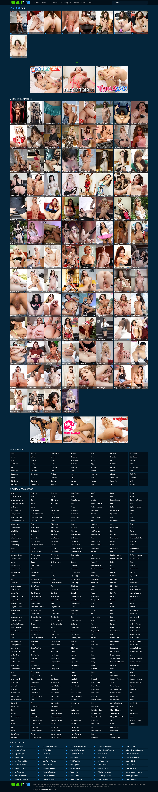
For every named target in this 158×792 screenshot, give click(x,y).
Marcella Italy (95, 527)
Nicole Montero (96, 713)
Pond (112, 607)
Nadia (92, 641)
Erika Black (54, 527)
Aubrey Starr (15, 665)
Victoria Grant (134, 631)
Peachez (113, 572)
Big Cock (14, 484)
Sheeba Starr (114, 713)
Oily (111, 517)
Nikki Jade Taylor (96, 717)
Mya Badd (94, 638)
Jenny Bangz (75, 500)
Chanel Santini (36, 617)
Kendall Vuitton (76, 603)
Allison (13, 548)
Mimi (92, 603)
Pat (111, 552)
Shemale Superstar (21, 779)
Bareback (14, 471)
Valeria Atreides (135, 589)
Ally (12, 552)
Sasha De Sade (115, 693)
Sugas (132, 493)
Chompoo (34, 634)
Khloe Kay (74, 614)
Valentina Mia (134, 583)
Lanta (73, 658)
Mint (92, 614)
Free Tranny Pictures (50, 761)
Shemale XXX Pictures (106, 750)
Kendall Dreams (76, 596)
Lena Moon (74, 682)
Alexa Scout (15, 524)
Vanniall (133, 607)
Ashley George (16, 644)
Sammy (113, 665)
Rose (112, 644)
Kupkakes (74, 641)
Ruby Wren (114, 648)
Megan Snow (95, 562)
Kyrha (73, 651)
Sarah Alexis (114, 686)
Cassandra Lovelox (37, 607)
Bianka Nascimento (37, 514)
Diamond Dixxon (36, 720)
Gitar (52, 603)
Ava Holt (14, 675)
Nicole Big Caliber (96, 710)
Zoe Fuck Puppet (136, 720)
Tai (131, 514)
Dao (32, 700)
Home (37, 3)
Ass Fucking (15, 464)
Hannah (53, 638)
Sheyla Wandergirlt (116, 717)
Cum (32, 477)
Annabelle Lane (16, 617)
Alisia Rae (14, 541)
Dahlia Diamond (36, 679)
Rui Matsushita (115, 651)
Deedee (33, 710)
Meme (93, 572)
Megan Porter (95, 558)
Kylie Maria (74, 648)
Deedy (33, 713)
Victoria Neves (135, 634)
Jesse (73, 507)
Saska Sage (114, 696)
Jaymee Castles (56, 720)
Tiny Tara (133, 565)
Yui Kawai (133, 703)
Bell (12, 727)
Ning (92, 734)
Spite (112, 734)
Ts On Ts (133, 474)
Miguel (93, 593)
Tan (131, 517)
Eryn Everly (54, 541)
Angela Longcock (17, 596)
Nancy (93, 658)
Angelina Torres (16, 607)
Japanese (74, 467)
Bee (12, 720)
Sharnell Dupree (115, 710)
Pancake (113, 534)
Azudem (14, 689)
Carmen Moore (36, 589)
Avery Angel (15, 679)
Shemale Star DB (20, 765)
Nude (92, 457)
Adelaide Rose (16, 496)
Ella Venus (54, 503)
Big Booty (14, 481)
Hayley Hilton (55, 641)
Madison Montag (96, 507)
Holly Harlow (55, 655)
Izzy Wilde (54, 689)
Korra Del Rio (75, 634)
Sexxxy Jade (114, 706)
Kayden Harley (75, 572)
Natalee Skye (95, 679)
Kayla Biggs (74, 576)
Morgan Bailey (95, 631)
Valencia (133, 579)
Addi (13, 493)
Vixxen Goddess (135, 648)
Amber (13, 562)
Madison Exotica (96, 503)
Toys (131, 471)
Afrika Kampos (16, 510)
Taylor (132, 531)
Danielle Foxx (35, 689)
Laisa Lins (74, 655)
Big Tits (33, 453)
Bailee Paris (15, 696)
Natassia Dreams (96, 700)
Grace (53, 610)
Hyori (52, 672)
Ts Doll (132, 572)
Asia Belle (14, 648)
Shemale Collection (77, 750)
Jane (52, 700)
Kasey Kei (74, 565)
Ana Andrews (16, 586)
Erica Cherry (55, 524)
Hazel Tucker (55, 644)
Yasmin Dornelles (136, 679)
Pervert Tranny (103, 768)
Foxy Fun (54, 579)
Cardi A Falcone (36, 579)
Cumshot (34, 481)
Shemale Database (49, 772)
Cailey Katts (35, 565)
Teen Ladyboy (131, 779)
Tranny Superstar (76, 779)
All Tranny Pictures (104, 776)
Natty (92, 703)
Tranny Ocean (47, 765)
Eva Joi (53, 545)
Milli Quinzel (95, 600)
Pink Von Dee (114, 593)
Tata (131, 527)
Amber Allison (16, 565)
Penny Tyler (114, 579)
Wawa (132, 655)
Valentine (133, 586)
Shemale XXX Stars (105, 779)
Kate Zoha (74, 569)
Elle (52, 507)
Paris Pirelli (114, 548)
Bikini (33, 457)
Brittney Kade (35, 541)
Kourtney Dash (76, 638)
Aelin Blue (14, 507)
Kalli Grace (74, 541)
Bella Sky (14, 737)
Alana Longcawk (17, 517)
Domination (55, 453)
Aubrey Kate (15, 662)
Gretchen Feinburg (57, 624)
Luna (92, 496)
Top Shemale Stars (77, 754)
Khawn (73, 607)
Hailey (53, 631)
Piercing (93, 481)
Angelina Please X (17, 603)
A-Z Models (54, 3)
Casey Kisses (35, 603)
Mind (92, 607)
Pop (111, 614)
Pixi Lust (113, 600)
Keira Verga (75, 583)
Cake (33, 569)
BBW (13, 477)
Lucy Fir (93, 493)
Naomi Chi (94, 669)
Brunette (34, 471)
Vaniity (132, 600)
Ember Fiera (55, 510)
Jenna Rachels (56, 737)
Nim (92, 727)
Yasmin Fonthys (135, 682)
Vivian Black (134, 644)
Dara (32, 703)
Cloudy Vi (34, 658)
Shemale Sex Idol (46, 789)
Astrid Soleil (15, 655)
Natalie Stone (95, 696)
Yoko (132, 696)
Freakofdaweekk (56, 583)
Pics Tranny (74, 757)
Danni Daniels (35, 693)
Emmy (53, 521)
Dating (90, 3)
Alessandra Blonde (17, 521)
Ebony (53, 457)
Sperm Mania (131, 761)
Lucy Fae (74, 737)
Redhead (113, 464)
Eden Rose (54, 500)
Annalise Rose (16, 620)
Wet (131, 481)
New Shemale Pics (49, 776)
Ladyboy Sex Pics (132, 776)
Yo (131, 693)
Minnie (93, 610)
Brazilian (34, 467)
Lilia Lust (74, 700)
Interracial (74, 464)
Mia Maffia (94, 583)
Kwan (72, 644)
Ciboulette (34, 641)
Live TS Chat (102, 754)
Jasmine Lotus (56, 717)
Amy (13, 579)
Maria (92, 538)
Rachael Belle (115, 638)
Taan (132, 510)
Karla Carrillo (75, 555)
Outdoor (93, 467)
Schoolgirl (113, 467)
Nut (111, 503)
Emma (53, 514)
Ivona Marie (55, 682)
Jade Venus (55, 696)
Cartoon (34, 600)
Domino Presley (36, 731)
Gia (52, 586)
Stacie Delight (115, 737)
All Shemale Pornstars (78, 746)
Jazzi (53, 724)
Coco (33, 662)
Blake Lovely (35, 531)
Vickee (132, 620)
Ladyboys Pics (75, 768)
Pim (111, 589)
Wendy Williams (135, 662)
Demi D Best (35, 717)
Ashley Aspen (16, 641)
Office (93, 460)
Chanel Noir (35, 614)
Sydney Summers (136, 507)
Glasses (53, 484)
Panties (93, 471)
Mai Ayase (94, 510)
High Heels (74, 460)
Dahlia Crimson (36, 675)
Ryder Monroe (115, 655)
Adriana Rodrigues (17, 503)
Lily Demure (75, 710)
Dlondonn (34, 727)
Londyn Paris (75, 731)
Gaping (53, 481)
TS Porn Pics (47, 750)
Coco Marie (35, 665)
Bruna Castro (35, 555)
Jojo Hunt (74, 531)
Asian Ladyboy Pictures (134, 772)
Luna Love (94, 500)
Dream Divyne (36, 737)
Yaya (132, 686)
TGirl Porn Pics (75, 761)
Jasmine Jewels (56, 713)
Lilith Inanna (75, 703)
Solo (111, 484)
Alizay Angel (15, 545)
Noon (112, 496)
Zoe (131, 717)
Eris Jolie (54, 534)
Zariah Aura (134, 713)
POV (111, 460)
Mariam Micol (95, 541)
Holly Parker (55, 658)
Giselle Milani (55, 600)
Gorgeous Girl (55, 607)
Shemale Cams (79, 3)
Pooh (112, 610)
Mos (92, 634)
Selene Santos (115, 700)
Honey (53, 665)
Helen (53, 648)
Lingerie (73, 481)
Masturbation (75, 484)
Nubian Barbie (115, 500)
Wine (131, 672)
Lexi (72, 689)
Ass (12, 460)
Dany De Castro (36, 696)
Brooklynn (34, 548)
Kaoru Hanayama (76, 548)
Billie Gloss (34, 521)
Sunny (132, 496)
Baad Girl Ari (15, 693)
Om (111, 524)
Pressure (113, 620)
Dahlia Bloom (35, 672)
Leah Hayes (75, 665)
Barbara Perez (16, 717)
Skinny (112, 474)
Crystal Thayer (36, 669)
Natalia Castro (95, 682)
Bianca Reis (35, 510)
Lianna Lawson (76, 693)
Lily (72, 706)
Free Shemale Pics (21, 776)
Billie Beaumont (36, 517)
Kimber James (76, 620)
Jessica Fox (75, 510)
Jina (72, 524)
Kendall (73, 593)
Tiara (132, 545)
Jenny (73, 496)
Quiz (112, 634)
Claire (33, 651)
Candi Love (35, 572)
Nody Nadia (94, 737)
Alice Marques (16, 538)
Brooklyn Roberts (37, 545)
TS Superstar (19, 746)
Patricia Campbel (116, 558)
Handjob (73, 453)
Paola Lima (114, 538)
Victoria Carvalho (136, 624)
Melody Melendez (97, 569)
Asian (13, 457)
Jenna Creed (55, 731)
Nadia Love (94, 644)
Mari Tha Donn (95, 534)
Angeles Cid (15, 600)
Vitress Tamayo (135, 641)
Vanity (132, 603)
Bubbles (34, 558)
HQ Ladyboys (102, 757)
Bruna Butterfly (36, 552)
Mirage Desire (95, 617)
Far (52, 569)
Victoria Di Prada (135, 627)
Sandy (112, 672)
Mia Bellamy (95, 576)
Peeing (93, 477)
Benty (33, 503)
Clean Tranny (75, 776)
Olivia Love (114, 521)
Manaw (93, 514)
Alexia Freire (15, 527)
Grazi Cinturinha (56, 620)
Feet (52, 464)
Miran (92, 620)
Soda (112, 724)
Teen (132, 464)
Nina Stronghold (96, 731)
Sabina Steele (115, 658)
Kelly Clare (74, 586)
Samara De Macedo (117, 662)
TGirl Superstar (131, 768)
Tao (131, 524)
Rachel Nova (114, 641)
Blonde (33, 460)
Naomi (93, 665)
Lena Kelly (74, 679)
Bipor (33, 524)
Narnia (93, 672)
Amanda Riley (16, 558)
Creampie (34, 474)
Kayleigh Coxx (75, 579)
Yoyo (132, 700)
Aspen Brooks (16, 651)
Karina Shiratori (76, 552)
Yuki (131, 706)
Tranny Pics (74, 772)
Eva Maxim (54, 552)
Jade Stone (55, 693)
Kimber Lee (74, 624)
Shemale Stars (20, 750)
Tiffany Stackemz (136, 555)
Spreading (133, 453)
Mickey (93, 586)
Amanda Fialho (16, 555)
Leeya (73, 672)
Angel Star (15, 593)
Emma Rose (55, 517)
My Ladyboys (75, 765)
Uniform (133, 477)
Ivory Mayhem (56, 686)
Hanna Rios (55, 634)
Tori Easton (134, 569)
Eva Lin (53, 548)
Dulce (53, 496)
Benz (33, 507)
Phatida (113, 583)
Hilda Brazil (54, 651)
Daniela (33, 686)
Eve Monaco (55, 558)
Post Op (113, 457)
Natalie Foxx (95, 689)
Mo (92, 624)
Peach (112, 569)
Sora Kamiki (114, 731)
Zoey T (132, 724)
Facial (53, 460)
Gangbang (54, 477)
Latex (72, 471)
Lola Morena (75, 727)
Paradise (113, 541)
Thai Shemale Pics (49, 768)
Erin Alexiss (55, 531)
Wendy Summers (136, 658)
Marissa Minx (95, 548)
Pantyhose (94, 474)
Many (92, 521)
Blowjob (34, 464)
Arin (12, 634)
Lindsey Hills (75, 713)
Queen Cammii (115, 631)
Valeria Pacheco (135, 593)
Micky (92, 589)
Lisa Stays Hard (76, 720)
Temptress (134, 534)
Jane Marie (55, 703)
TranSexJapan (131, 746)
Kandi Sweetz (75, 545)
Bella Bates (15, 734)
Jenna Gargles (56, 734)
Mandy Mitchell (96, 517)
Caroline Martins (36, 596)
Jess (72, 503)
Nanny (93, 662)
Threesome (134, 467)
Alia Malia (14, 531)
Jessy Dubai (75, 517)
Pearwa (113, 576)
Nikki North (94, 720)
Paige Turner (114, 527)
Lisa (72, 717)
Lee (72, 669)
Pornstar (113, 453)
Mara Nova (94, 524)
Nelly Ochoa (95, 706)
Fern (52, 572)
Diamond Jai (35, 724)
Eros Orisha (55, 538)
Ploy (111, 603)
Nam (92, 648)
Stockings (133, 457)
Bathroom (14, 474)
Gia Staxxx (54, 589)
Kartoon (73, 562)
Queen (112, 627)
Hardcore (74, 457)
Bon (32, 534)
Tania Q (132, 521)
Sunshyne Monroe (136, 500)
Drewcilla (54, 493)
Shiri (111, 720)
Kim (72, 617)
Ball (12, 710)
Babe (13, 467)
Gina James (55, 596)
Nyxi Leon (113, 514)
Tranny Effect (19, 757)
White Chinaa (134, 665)
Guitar (53, 627)
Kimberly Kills (75, 627)
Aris (12, 638)
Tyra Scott (133, 576)
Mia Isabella (95, 579)
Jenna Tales (75, 493)
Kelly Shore (74, 589)
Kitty (72, 631)
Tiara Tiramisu (135, 548)
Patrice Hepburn (115, 555)
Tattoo (132, 460)
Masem (93, 552)
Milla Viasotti (95, 596)
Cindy (33, 644)
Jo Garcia (74, 527)
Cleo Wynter (35, 655)
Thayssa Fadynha (136, 538)
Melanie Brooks (96, 565)
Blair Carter (35, 527)
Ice (52, 675)
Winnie (132, 675)
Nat (92, 675)
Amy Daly (14, 583)
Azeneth (14, 686)
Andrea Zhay (15, 589)
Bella (13, 731)
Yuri (131, 710)
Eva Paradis (55, 555)
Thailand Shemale (104, 772)
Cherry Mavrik (36, 627)
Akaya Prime (15, 514)
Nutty (112, 507)
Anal (13, 453)
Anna (13, 614)
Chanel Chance (36, 610)
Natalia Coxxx (95, 686)
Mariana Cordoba (96, 545)
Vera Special (134, 617)
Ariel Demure (15, 631)
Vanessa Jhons (135, 596)
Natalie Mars (95, 693)
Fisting (53, 471)
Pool (92, 484)
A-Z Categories (66, 3)
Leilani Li (73, 675)
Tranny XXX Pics (20, 768)
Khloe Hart (74, 610)
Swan (132, 503)
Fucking (53, 474)
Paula (112, 565)
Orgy (92, 464)
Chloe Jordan (35, 631)
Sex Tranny (46, 754)
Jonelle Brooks (76, 534)
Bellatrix (34, 493)
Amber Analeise (16, 569)
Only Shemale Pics (21, 761)
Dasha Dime (35, 706)
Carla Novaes (35, 583)
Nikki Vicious (95, 724)
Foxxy (53, 576)
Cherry (33, 624)
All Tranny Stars (20, 772)
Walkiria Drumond (136, 651)
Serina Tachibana (116, 703)
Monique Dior (95, 627)
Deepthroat (35, 484)
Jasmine (54, 710)
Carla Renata (35, 586)
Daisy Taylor (35, 682)
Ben (32, 500)
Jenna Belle (55, 727)
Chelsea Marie (36, 620)
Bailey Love (15, 706)
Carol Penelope (36, 593)
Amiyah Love (15, 572)
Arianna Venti (16, 627)
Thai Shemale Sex (132, 754)
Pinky (112, 596)
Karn (72, 558)
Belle (33, 496)
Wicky (132, 669)
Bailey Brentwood (17, 700)
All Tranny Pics (103, 761)
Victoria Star (134, 638)
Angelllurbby (15, 610)
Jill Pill (73, 521)
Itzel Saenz (55, 679)
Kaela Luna (74, 538)
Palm (112, 531)
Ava (12, 672)
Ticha (132, 552)
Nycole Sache (115, 510)
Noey (112, 493)
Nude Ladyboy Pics (49, 779)
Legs (72, 477)
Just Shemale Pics (132, 757)
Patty (112, 562)
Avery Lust (15, 682)
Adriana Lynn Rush (17, 500)
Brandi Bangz (35, 538)
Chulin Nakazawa (37, 638)
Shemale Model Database (135, 750)
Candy (33, 576)
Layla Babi (74, 662)
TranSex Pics (102, 765)
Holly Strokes (55, 662)
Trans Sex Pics (131, 765)
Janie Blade (55, 706)
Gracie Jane (55, 614)
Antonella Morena (17, 624)
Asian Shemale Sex (105, 746)
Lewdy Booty (75, 686)
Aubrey (13, 658)
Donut (33, 734)
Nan (92, 651)
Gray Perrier (55, 617)
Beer (13, 724)
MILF (92, 453)
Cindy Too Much (36, 648)
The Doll (133, 541)
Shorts (112, 471)
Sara (112, 682)
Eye (52, 565)
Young (132, 484)
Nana (92, 655)
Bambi (13, 713)
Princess (113, 624)
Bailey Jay (14, 703)
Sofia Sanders (115, 727)
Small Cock (114, 477)
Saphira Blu (114, 675)
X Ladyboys (46, 757)
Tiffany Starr (134, 558)
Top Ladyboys (19, 754)
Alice (13, 534)
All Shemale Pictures (50, 746)
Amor (13, 576)
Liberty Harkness (76, 696)
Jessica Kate (75, 514)
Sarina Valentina (116, 689)
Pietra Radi (114, 586)
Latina (73, 474)
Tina (131, 562)
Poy (111, 617)
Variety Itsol (134, 610)
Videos (44, 3)
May (92, 555)
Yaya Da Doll (134, 689)
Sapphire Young (115, 679)
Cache (33, 562)
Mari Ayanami (95, 531)
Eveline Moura (56, 562)
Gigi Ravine (54, 593)
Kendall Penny (75, 600)
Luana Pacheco (76, 734)
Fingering (54, 467)
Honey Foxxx (55, 669)
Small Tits (113, 481)
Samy (112, 669)
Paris (112, 545)
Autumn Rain (15, 669)
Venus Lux (133, 614)
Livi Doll (73, 724)
